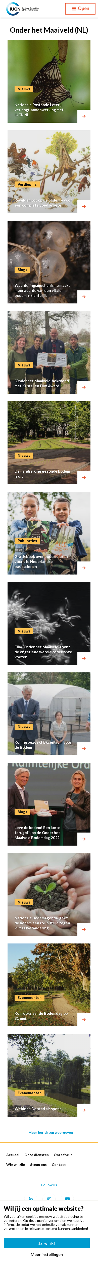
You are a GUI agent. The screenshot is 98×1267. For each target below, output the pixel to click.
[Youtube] (67, 1199)
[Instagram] (49, 1199)
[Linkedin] (31, 1199)
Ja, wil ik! (46, 1243)
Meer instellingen (47, 1254)
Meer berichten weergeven (50, 1132)
